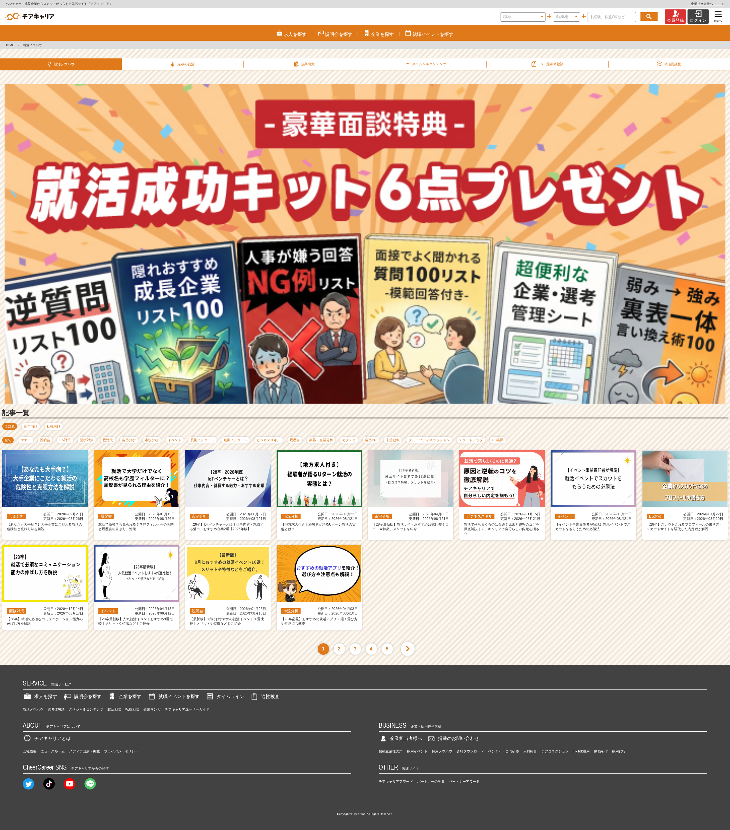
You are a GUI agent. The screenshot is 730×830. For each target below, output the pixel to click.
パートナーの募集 (431, 782)
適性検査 (270, 696)
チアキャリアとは (52, 738)
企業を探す (130, 696)
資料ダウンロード (470, 751)
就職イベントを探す (179, 696)
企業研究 (308, 64)
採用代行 (619, 751)
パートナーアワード (464, 782)
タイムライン (230, 696)
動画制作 (601, 751)
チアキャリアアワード (396, 782)
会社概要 (29, 751)
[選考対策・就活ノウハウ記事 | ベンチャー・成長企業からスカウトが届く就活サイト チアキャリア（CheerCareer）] (29, 17)
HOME (9, 45)
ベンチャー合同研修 (503, 751)
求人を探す (45, 696)
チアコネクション (555, 751)
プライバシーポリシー (121, 751)
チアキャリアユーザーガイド (187, 709)
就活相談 (114, 709)
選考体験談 (56, 709)
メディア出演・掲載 (84, 751)
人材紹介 (530, 751)
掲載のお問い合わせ (458, 738)
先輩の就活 (185, 64)
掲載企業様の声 (391, 751)
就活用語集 (672, 64)
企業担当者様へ (707, 3)
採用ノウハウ (442, 751)
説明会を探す (88, 696)
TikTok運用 (581, 751)
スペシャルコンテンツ (86, 709)
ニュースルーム (53, 751)
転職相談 (132, 709)
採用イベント (417, 751)
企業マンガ (152, 709)
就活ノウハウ (64, 64)
